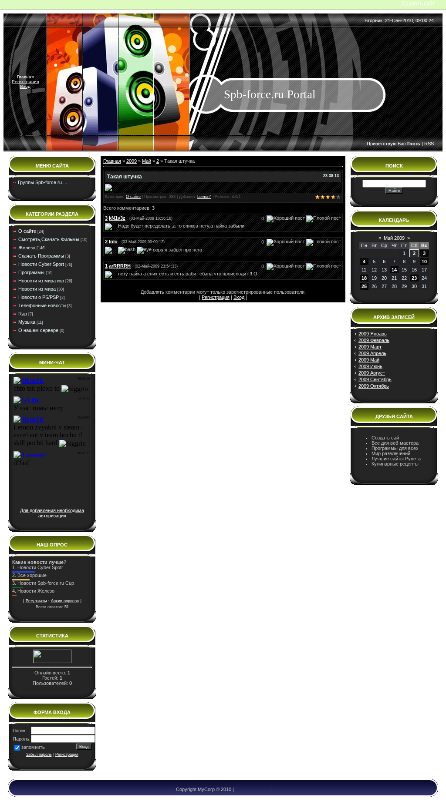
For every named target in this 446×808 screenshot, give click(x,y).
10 (424, 261)
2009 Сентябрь (375, 379)
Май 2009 (394, 238)
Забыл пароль (39, 754)
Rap (22, 313)
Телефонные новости (42, 305)
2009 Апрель (372, 353)
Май (146, 161)
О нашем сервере (38, 330)
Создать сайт (418, 3)
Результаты (36, 601)
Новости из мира (37, 289)
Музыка (26, 322)
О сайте (27, 231)
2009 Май (368, 359)
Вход (25, 86)
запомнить (33, 747)
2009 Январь (372, 333)
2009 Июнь (370, 366)
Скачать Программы (41, 255)
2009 (131, 161)
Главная (25, 76)
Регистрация (25, 81)
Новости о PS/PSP (38, 297)
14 (394, 269)
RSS (429, 143)
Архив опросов (65, 601)
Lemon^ (204, 196)
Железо (26, 247)
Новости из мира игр (41, 280)
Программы (31, 272)
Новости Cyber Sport (41, 264)
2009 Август (371, 373)
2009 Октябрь (373, 386)
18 (364, 278)
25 (364, 286)
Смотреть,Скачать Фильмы (48, 239)
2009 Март (370, 346)
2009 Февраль (373, 340)
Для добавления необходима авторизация (52, 513)
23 (414, 278)
